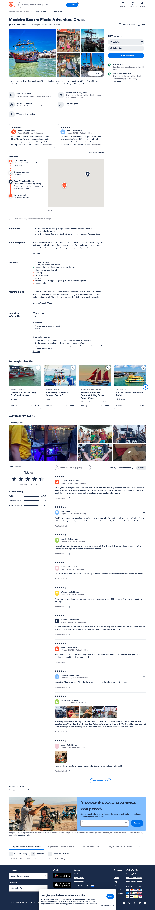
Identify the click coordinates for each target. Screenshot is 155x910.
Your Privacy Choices (82, 886)
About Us (117, 874)
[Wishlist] (123, 3)
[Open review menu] (144, 482)
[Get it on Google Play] (62, 876)
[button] (17, 24)
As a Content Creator (134, 878)
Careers (116, 878)
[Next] (145, 387)
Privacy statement (22, 835)
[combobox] (42, 4)
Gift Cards (117, 889)
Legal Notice (79, 878)
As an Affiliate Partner (134, 882)
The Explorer (118, 893)
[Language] (133, 3)
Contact (77, 874)
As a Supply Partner (133, 874)
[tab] (26, 846)
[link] (25, 387)
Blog (115, 882)
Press (115, 886)
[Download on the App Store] (62, 885)
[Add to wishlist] (38, 367)
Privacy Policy (79, 882)
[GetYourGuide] (12, 5)
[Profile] (142, 3)
